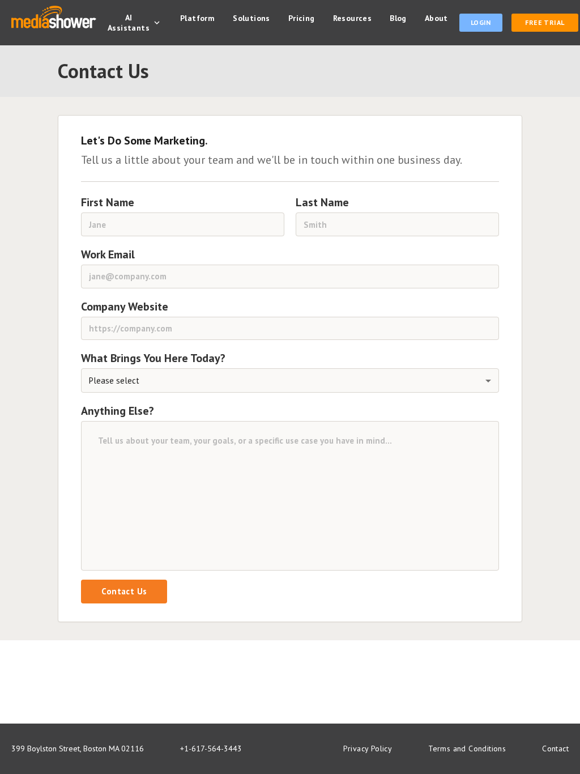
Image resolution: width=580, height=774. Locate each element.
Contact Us (124, 591)
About (436, 18)
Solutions (251, 18)
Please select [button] (114, 380)
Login (481, 22)
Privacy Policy (368, 748)
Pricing (301, 18)
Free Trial (544, 22)
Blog (398, 18)
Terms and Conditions (467, 748)
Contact (555, 748)
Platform (197, 18)
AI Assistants (129, 22)
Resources (352, 18)
